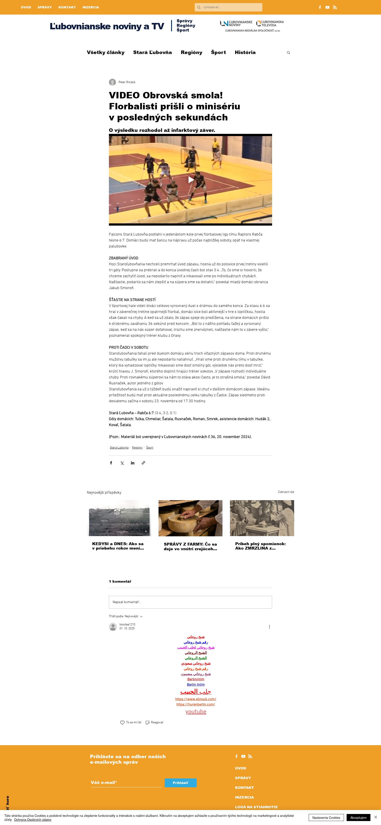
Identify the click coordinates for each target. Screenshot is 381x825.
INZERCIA (244, 797)
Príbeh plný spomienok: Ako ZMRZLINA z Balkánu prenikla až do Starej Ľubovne (260, 546)
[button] (288, 52)
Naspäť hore (8, 808)
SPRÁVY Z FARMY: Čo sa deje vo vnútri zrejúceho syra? (190, 546)
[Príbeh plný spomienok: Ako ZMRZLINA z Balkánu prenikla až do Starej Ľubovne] (262, 518)
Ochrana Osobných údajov (32, 819)
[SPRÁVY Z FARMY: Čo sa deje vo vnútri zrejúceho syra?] (191, 518)
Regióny (191, 52)
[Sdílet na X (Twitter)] (122, 463)
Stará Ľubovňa (152, 52)
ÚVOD (240, 768)
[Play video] (190, 180)
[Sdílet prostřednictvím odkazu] (143, 463)
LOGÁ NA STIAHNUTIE (256, 807)
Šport (218, 52)
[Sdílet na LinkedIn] (133, 463)
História (245, 52)
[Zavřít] (375, 817)
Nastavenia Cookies (326, 817)
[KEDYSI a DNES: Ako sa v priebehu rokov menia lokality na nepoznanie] (119, 518)
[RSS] (334, 7)
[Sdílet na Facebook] (111, 463)
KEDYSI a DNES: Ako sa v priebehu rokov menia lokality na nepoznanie (118, 546)
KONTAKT (244, 787)
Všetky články (105, 52)
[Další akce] (269, 626)
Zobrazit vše (286, 492)
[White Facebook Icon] (236, 756)
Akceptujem (358, 817)
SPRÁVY (243, 778)
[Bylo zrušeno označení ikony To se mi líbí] (122, 722)
